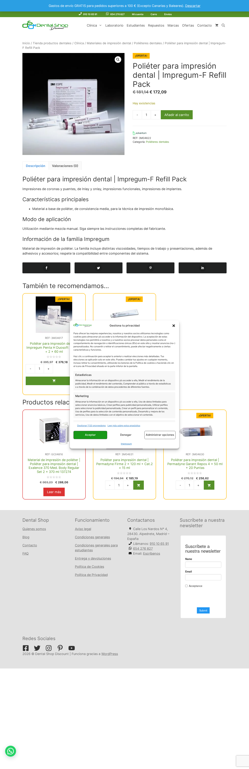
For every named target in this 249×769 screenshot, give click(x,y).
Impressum (126, 443)
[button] (174, 325)
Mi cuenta (137, 14)
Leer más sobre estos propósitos (124, 425)
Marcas (173, 25)
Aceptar (90, 435)
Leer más (54, 492)
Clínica (92, 25)
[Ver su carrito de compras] (216, 25)
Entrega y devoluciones (93, 558)
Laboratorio (114, 25)
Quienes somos (34, 529)
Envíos (168, 14)
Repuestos (156, 25)
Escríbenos (151, 553)
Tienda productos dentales (52, 43)
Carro (154, 14)
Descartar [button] (193, 6)
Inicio (26, 43)
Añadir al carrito (176, 115)
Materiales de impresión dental (109, 43)
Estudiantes (136, 25)
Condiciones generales (92, 537)
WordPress (109, 654)
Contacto (204, 25)
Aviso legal (83, 529)
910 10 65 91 (90, 14)
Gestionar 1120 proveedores (91, 425)
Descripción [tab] (35, 166)
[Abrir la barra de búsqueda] (223, 25)
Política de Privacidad (91, 575)
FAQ (25, 553)
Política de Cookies (89, 567)
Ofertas (188, 25)
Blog (25, 537)
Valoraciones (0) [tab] (65, 166)
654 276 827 (117, 14)
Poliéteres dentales (148, 43)
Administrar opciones (160, 435)
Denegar (125, 435)
